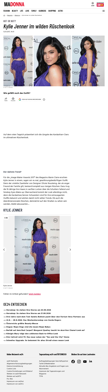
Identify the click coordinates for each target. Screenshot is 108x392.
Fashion (6, 11)
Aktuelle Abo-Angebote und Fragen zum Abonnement (53, 367)
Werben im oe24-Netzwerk (16, 373)
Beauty (15, 11)
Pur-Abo (10, 379)
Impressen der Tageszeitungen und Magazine (51, 372)
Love (27, 11)
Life (21, 11)
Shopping (52, 11)
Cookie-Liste (11, 368)
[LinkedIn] (90, 361)
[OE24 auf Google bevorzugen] (44, 99)
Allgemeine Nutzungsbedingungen (19, 363)
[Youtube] (85, 361)
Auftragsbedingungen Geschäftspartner (53, 361)
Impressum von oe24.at (15, 381)
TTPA (41, 376)
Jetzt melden (35, 294)
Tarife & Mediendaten (47, 363)
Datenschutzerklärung (15, 366)
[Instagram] (79, 361)
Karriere (42, 11)
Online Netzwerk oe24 (15, 354)
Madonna (17, 15)
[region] (37, 252)
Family (33, 11)
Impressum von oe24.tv (15, 384)
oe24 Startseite (12, 361)
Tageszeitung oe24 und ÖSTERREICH (52, 354)
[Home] (4, 15)
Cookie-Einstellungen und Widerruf (19, 371)
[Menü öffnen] (103, 10)
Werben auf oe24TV (14, 376)
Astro (60, 11)
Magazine (10, 15)
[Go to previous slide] (3, 250)
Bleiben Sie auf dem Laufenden (83, 354)
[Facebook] (73, 361)
